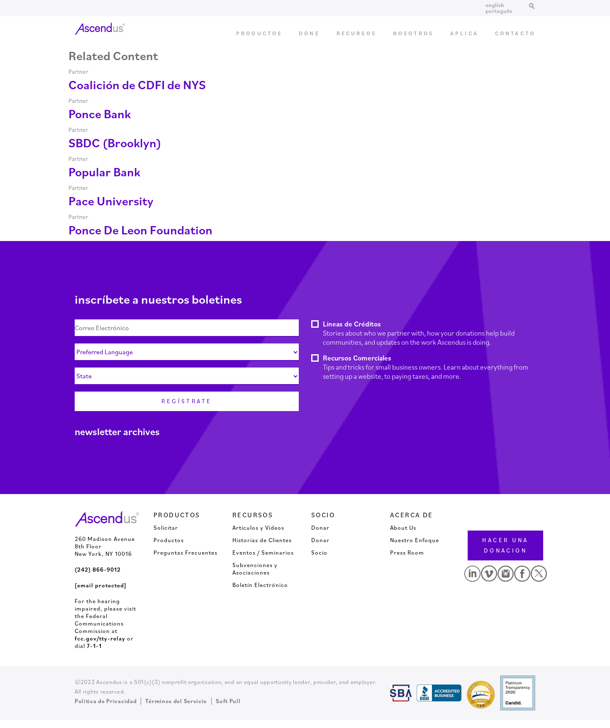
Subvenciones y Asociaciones (255, 568)
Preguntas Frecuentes (185, 552)
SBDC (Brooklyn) (114, 142)
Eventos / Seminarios (263, 552)
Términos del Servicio (176, 701)
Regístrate (186, 401)
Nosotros (413, 33)
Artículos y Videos (258, 527)
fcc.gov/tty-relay (100, 638)
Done (309, 33)
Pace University (111, 200)
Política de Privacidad (106, 701)
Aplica (464, 33)
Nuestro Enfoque (414, 540)
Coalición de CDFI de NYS (137, 84)
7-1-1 (94, 646)
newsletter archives (117, 431)
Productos (259, 33)
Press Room (407, 552)
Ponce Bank (99, 113)
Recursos (356, 33)
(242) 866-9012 (98, 569)
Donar (320, 527)
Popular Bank (104, 171)
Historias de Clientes (262, 540)
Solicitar (166, 527)
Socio (319, 552)
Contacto (515, 33)
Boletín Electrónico (260, 585)
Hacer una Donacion (505, 545)
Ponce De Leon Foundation (140, 230)
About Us (403, 527)
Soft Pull (228, 701)
